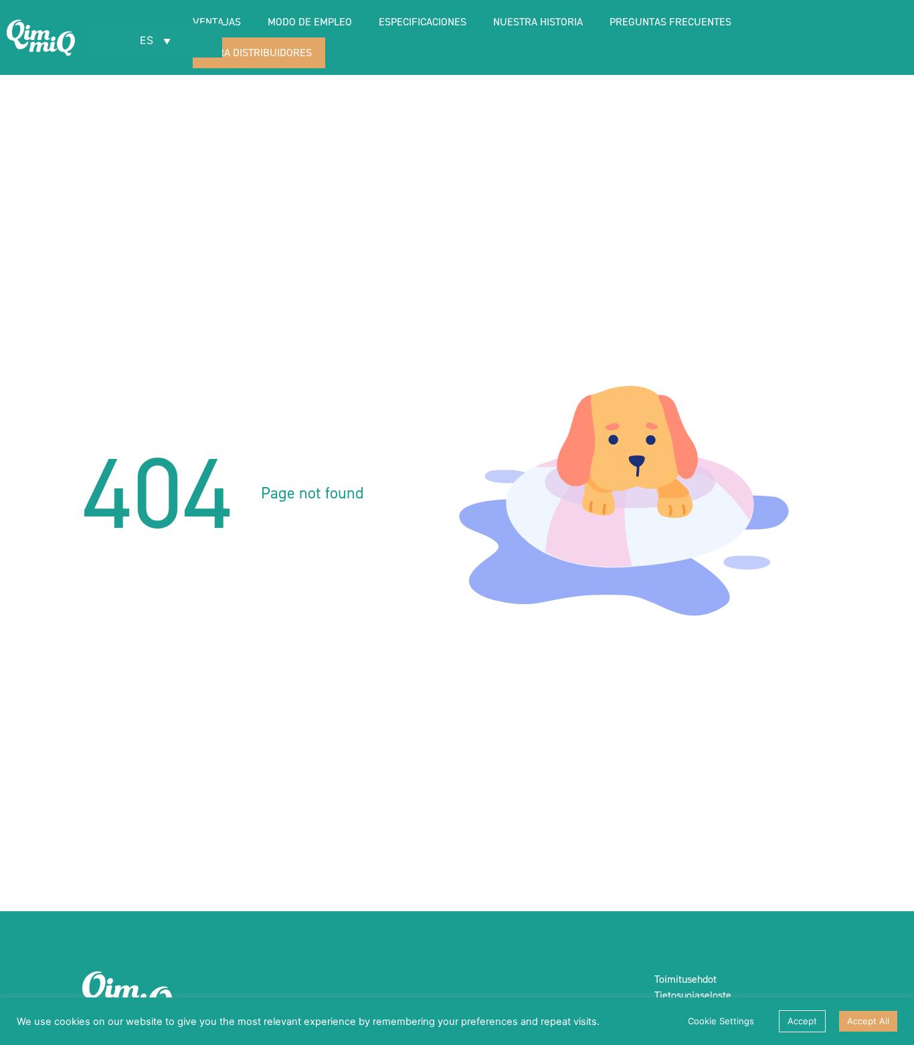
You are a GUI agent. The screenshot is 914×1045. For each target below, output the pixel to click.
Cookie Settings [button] (721, 1021)
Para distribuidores (259, 52)
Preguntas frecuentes (670, 22)
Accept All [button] (868, 1021)
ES (148, 40)
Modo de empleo (310, 22)
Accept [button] (802, 1021)
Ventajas (217, 22)
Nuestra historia (538, 22)
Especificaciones (422, 22)
